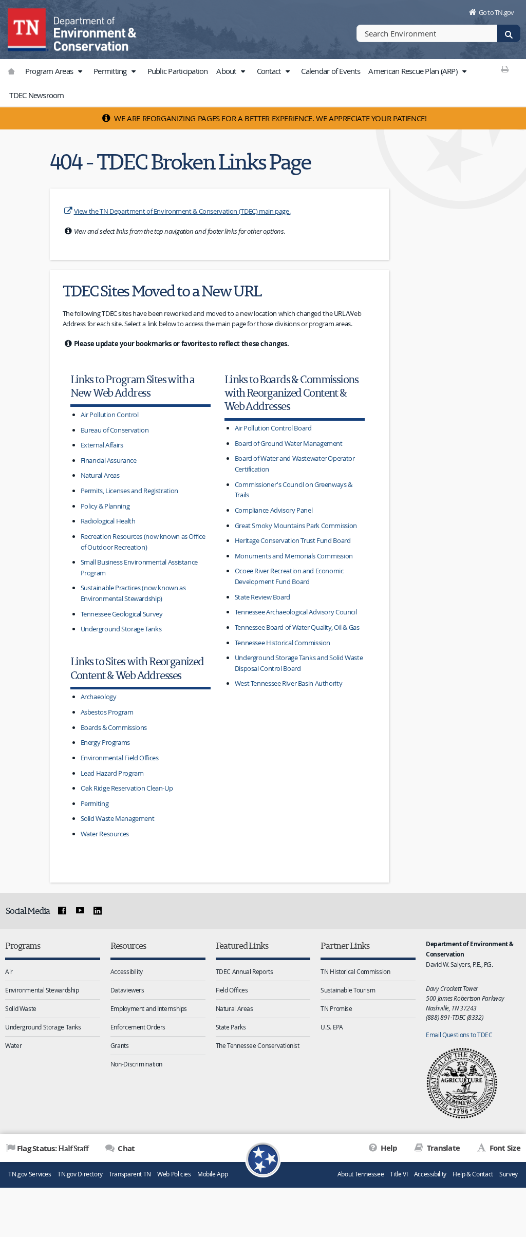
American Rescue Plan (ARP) (413, 71)
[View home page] (28, 28)
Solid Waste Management (118, 818)
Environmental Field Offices (120, 757)
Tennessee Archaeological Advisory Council (296, 611)
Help (388, 1147)
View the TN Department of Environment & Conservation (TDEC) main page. (182, 211)
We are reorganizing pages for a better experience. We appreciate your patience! (269, 118)
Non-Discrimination (136, 1064)
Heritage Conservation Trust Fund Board (293, 540)
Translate (442, 1147)
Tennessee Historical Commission (282, 642)
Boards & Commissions (114, 727)
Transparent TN (130, 1174)
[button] (79, 71)
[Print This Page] (505, 69)
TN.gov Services (29, 1174)
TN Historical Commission (355, 971)
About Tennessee (360, 1174)
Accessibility (126, 971)
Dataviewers (127, 990)
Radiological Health (108, 521)
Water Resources (105, 833)
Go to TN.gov (496, 12)
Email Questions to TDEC (459, 1034)
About (227, 71)
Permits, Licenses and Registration (129, 490)
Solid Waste (20, 1008)
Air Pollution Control (110, 414)
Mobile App (212, 1174)
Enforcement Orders (137, 1027)
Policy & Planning (105, 506)
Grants (119, 1045)
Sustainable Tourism (348, 990)
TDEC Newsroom (36, 95)
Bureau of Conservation (115, 430)
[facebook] (62, 910)
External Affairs (102, 444)
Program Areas (50, 71)
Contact (270, 71)
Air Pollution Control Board (273, 428)
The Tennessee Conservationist (257, 1045)
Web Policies (174, 1174)
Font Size (503, 1147)
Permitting (110, 71)
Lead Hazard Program (112, 773)
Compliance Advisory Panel (274, 510)
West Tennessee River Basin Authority (289, 683)
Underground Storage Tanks (121, 628)
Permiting (95, 803)
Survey (508, 1174)
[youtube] (79, 910)
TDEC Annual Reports (244, 971)
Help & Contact (473, 1174)
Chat (125, 1148)
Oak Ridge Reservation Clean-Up (127, 788)
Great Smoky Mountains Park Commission (296, 525)
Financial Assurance (109, 460)
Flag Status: (52, 1148)
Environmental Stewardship (42, 990)
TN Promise (336, 1008)
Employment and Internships (148, 1008)
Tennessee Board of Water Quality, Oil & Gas (297, 627)
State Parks (231, 1027)
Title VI (398, 1174)
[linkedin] (97, 910)
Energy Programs (105, 742)
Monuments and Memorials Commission (294, 555)
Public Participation (177, 71)
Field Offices (232, 990)
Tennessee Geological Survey (122, 613)
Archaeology (99, 696)
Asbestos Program (107, 712)
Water (13, 1045)
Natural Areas (100, 475)
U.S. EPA (332, 1027)
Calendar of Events (330, 71)
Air (9, 971)
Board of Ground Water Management (289, 443)
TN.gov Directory (80, 1174)
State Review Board (262, 597)
